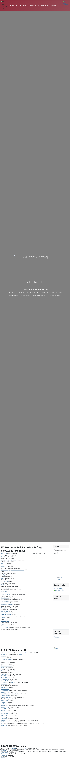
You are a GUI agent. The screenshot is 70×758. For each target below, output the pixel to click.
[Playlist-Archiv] (47, 5)
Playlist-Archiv (42, 5)
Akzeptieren (4, 756)
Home (12, 5)
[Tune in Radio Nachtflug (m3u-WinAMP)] (66, 3)
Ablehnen (12, 756)
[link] (4, 553)
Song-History (32, 5)
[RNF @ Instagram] (59, 590)
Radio (17, 5)
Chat (24, 5)
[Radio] (20, 5)
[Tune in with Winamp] (61, 578)
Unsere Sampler (55, 5)
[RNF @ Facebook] (59, 588)
